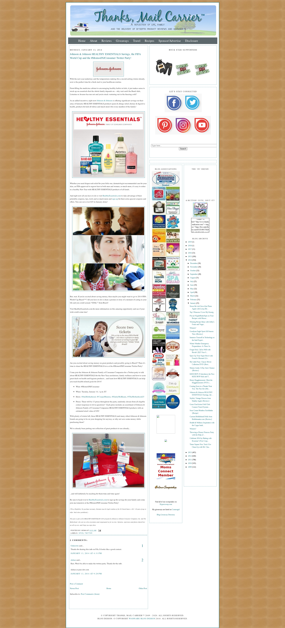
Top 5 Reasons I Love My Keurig (201, 312)
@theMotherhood (88, 396)
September (194, 274)
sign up (115, 198)
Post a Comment (76, 583)
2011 (190, 460)
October (193, 271)
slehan (73, 560)
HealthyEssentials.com (112, 195)
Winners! (193, 328)
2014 (190, 260)
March (192, 296)
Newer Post (74, 588)
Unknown (75, 545)
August (193, 278)
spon (81, 533)
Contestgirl (176, 510)
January (193, 303)
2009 (190, 467)
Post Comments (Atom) (90, 594)
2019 (190, 242)
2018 (190, 246)
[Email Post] (99, 530)
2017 (190, 249)
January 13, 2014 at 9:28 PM (86, 573)
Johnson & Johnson (105, 100)
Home (82, 41)
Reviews (107, 41)
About (93, 41)
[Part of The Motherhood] (166, 433)
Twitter (88, 533)
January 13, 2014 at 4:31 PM (86, 553)
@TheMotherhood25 (135, 396)
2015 (190, 257)
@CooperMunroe (104, 396)
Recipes (149, 41)
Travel (136, 41)
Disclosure (191, 41)
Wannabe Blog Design (142, 618)
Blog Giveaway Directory (166, 515)
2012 (190, 456)
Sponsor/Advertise (170, 41)
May (192, 289)
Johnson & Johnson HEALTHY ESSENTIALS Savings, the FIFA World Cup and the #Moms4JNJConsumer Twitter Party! (105, 55)
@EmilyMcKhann (119, 396)
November (194, 267)
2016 (190, 253)
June (192, 285)
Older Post (143, 588)
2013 (190, 452)
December (194, 263)
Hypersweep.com (166, 504)
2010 (190, 463)
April (192, 292)
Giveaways (122, 41)
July (192, 281)
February (193, 300)
